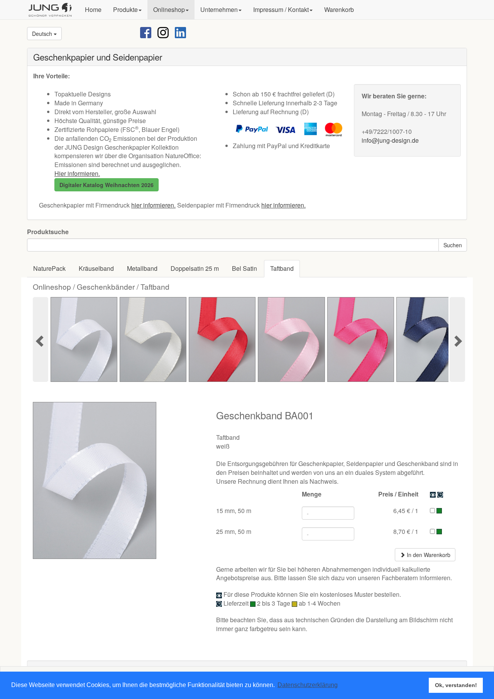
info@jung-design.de (390, 140)
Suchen (452, 245)
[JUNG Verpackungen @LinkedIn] (180, 31)
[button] (127, 9)
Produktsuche (48, 232)
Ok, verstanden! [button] (456, 685)
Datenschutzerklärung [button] (307, 685)
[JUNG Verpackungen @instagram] (163, 31)
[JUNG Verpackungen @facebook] (145, 31)
